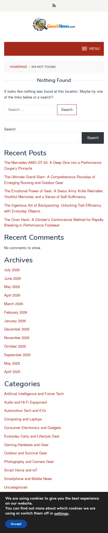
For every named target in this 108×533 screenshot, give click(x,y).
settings (61, 513)
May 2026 (12, 286)
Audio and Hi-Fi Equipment (25, 402)
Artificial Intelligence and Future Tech (34, 393)
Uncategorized (15, 487)
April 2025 (12, 371)
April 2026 (12, 295)
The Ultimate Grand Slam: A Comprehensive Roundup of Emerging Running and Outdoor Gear (49, 179)
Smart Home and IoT (20, 470)
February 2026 (15, 312)
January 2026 (15, 320)
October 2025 (15, 346)
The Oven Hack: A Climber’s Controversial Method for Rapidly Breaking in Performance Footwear (54, 222)
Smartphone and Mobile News (28, 478)
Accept (16, 524)
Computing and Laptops (23, 419)
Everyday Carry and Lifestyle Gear (32, 436)
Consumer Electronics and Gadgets (32, 427)
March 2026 (13, 303)
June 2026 (12, 278)
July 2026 (12, 269)
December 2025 (16, 329)
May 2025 (12, 363)
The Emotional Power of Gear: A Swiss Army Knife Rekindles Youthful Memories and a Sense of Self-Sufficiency (53, 193)
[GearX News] (54, 23)
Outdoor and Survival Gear (25, 452)
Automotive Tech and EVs (25, 410)
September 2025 (17, 354)
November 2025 (16, 337)
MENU (94, 48)
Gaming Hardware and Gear (26, 444)
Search (10, 129)
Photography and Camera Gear (29, 461)
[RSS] (54, 6)
